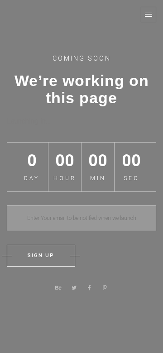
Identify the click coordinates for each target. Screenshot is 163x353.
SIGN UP (41, 255)
